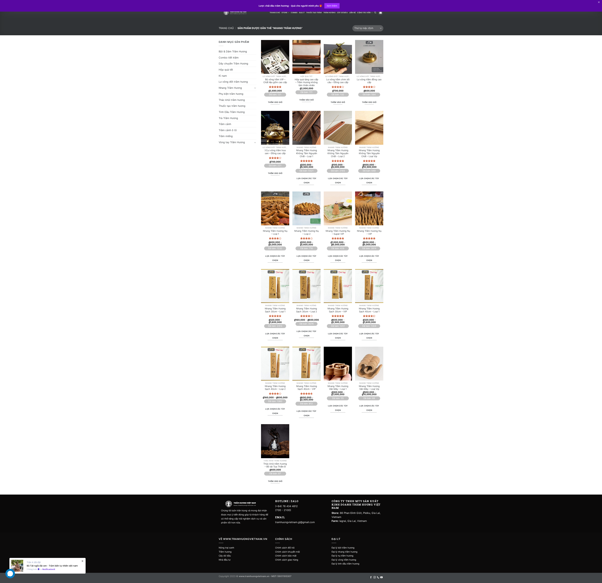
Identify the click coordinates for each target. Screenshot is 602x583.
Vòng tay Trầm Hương (232, 142)
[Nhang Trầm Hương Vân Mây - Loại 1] (338, 364)
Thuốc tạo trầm (314, 13)
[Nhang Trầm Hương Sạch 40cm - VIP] (306, 364)
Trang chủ (226, 28)
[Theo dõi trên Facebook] (371, 577)
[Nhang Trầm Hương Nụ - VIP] (369, 208)
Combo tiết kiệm (229, 57)
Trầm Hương (329, 13)
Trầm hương (225, 551)
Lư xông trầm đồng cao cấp (369, 81)
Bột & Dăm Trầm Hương (233, 51)
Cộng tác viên (364, 13)
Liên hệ (352, 13)
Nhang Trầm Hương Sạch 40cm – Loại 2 (275, 387)
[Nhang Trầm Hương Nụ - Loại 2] (306, 208)
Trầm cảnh (225, 124)
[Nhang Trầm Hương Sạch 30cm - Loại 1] (275, 286)
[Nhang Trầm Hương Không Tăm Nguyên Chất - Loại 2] (338, 128)
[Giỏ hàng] (380, 12)
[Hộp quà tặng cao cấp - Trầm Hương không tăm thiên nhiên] (306, 57)
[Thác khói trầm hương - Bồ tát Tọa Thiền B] (275, 441)
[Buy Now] (47, 566)
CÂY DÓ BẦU (342, 13)
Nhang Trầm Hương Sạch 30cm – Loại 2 (306, 310)
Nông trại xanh (226, 547)
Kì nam (223, 75)
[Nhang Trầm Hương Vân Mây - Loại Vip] (369, 364)
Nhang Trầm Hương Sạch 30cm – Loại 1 (275, 310)
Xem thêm (332, 5)
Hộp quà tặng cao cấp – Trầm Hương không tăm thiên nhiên (306, 82)
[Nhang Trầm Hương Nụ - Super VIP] (338, 208)
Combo (294, 13)
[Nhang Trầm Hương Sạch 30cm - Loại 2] (306, 286)
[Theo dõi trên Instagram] (374, 577)
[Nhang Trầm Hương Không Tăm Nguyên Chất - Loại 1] (306, 128)
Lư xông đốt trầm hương (233, 81)
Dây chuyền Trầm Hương (233, 63)
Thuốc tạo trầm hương (232, 105)
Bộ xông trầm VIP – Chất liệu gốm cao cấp (275, 81)
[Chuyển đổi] (255, 88)
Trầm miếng (226, 136)
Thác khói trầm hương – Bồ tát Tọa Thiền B (275, 465)
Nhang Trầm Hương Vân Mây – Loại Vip (369, 387)
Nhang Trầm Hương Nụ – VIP (369, 232)
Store (284, 13)
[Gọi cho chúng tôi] (378, 577)
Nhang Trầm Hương (230, 87)
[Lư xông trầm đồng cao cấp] (369, 57)
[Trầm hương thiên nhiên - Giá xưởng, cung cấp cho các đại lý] (235, 13)
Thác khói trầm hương (232, 99)
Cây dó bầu (225, 555)
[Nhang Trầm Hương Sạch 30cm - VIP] (338, 286)
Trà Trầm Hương (228, 117)
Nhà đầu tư (225, 559)
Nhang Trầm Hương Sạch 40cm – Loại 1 (369, 310)
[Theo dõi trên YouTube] (381, 577)
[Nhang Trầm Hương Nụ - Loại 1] (275, 208)
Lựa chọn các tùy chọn (306, 180)
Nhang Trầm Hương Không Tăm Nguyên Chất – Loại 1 (306, 153)
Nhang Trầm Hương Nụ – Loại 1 (275, 232)
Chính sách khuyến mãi (287, 551)
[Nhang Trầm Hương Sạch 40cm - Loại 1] (369, 286)
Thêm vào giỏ (275, 102)
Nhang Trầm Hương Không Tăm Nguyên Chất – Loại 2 (337, 153)
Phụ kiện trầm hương (231, 93)
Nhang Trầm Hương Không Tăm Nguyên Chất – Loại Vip (369, 153)
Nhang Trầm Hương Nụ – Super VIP (338, 232)
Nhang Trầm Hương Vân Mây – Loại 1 (337, 387)
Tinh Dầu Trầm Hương (232, 112)
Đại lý (302, 13)
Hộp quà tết (226, 69)
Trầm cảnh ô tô (228, 130)
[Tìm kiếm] (375, 12)
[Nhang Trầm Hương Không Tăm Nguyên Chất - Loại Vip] (369, 128)
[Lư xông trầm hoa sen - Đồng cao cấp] (275, 128)
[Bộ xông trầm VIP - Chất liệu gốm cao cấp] (275, 57)
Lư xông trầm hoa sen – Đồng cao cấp (275, 152)
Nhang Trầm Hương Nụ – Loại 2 (306, 232)
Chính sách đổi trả (284, 547)
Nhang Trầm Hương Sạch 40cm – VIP (306, 387)
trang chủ (275, 13)
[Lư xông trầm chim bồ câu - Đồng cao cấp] (338, 57)
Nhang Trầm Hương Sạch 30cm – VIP (337, 310)
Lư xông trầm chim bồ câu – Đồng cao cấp (338, 81)
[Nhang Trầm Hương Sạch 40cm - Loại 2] (275, 364)
